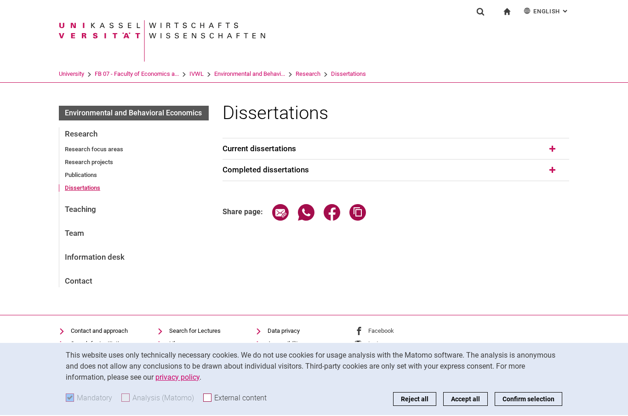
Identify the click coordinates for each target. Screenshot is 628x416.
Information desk (95, 257)
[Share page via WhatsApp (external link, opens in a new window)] (306, 218)
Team (74, 233)
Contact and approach (99, 330)
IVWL (196, 73)
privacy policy (177, 377)
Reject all (414, 399)
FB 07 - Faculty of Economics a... (137, 73)
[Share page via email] (280, 218)
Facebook (381, 330)
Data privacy (284, 330)
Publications (81, 174)
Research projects (89, 162)
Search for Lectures (195, 330)
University (71, 73)
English (551, 11)
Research (308, 73)
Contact (78, 280)
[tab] (396, 149)
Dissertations (348, 73)
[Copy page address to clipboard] (357, 218)
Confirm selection (528, 399)
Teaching (80, 209)
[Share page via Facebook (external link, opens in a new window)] (332, 218)
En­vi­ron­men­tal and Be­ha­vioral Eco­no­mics (133, 112)
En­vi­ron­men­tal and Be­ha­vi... (249, 73)
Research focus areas (94, 149)
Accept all (465, 399)
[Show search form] (480, 11)
